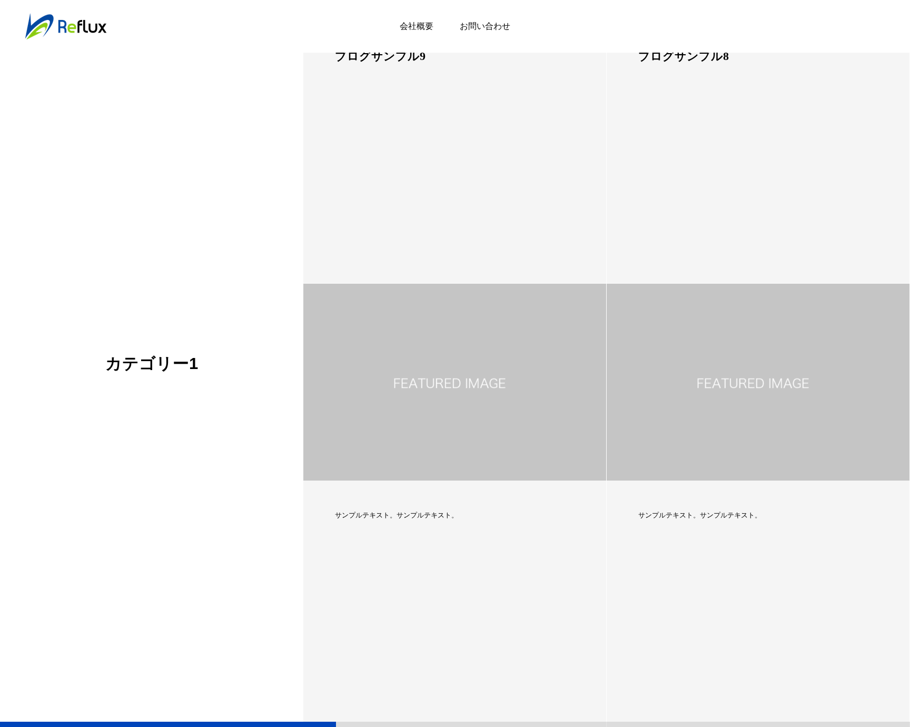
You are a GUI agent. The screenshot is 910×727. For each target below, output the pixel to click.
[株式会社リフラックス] (66, 26)
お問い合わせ (485, 26)
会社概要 (416, 26)
